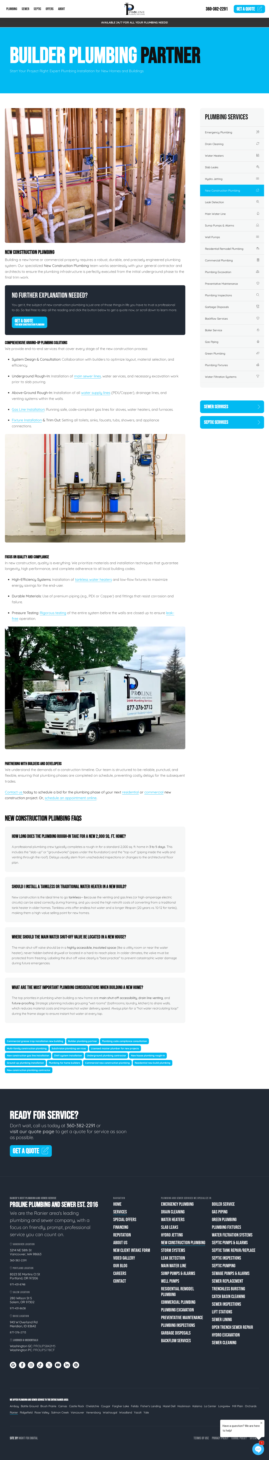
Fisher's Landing (150, 1406)
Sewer (25, 9)
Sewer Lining (222, 1320)
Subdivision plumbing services (69, 1048)
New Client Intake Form (131, 1250)
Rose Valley (41, 1412)
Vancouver (77, 1412)
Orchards (251, 1406)
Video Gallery (124, 1258)
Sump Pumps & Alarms (219, 225)
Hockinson (183, 1406)
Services (120, 1212)
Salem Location (21, 1292)
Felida (134, 1406)
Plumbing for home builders (64, 1062)
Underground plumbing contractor (106, 1055)
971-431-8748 (17, 1284)
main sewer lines (87, 376)
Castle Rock (76, 1406)
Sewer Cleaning (224, 1343)
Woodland (125, 1412)
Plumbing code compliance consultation (124, 1041)
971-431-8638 (18, 1308)
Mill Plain (237, 1406)
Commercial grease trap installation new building (35, 1041)
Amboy (14, 1406)
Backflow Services (216, 318)
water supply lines (95, 392)
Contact (119, 1281)
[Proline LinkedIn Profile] (67, 1365)
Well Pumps (212, 237)
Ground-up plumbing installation (25, 1062)
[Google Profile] (13, 1365)
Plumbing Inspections (218, 295)
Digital (34, 1438)
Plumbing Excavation (218, 272)
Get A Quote (29, 322)
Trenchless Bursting (228, 1289)
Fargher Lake (120, 1406)
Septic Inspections (226, 1258)
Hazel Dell (169, 1406)
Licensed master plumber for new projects (115, 1048)
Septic (37, 9)
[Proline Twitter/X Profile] (49, 1365)
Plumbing (11, 9)
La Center (210, 1406)
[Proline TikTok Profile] (40, 1365)
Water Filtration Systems (221, 377)
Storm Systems (173, 1250)
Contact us (14, 792)
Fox (28, 1438)
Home (117, 1204)
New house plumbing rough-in (148, 1055)
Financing (120, 1227)
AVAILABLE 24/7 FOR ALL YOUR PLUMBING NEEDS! (134, 22)
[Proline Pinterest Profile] (76, 1365)
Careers (119, 1273)
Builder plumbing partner (82, 1041)
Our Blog (120, 1266)
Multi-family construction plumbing (27, 1048)
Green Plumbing (215, 353)
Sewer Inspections (226, 1304)
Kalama (197, 1406)
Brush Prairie (48, 1406)
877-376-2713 (18, 1332)
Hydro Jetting (214, 179)
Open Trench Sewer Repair (232, 1327)
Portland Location (22, 1268)
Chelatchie (92, 1406)
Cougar (105, 1406)
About (61, 9)
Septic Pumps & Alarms (230, 1243)
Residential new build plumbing (152, 1062)
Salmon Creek (60, 1412)
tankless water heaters (93, 579)
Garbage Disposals (217, 307)
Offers (50, 9)
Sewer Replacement (227, 1281)
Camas (62, 1406)
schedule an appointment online (70, 798)
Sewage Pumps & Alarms (231, 1273)
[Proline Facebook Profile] (22, 1365)
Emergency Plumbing (218, 132)
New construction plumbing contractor (28, 1070)
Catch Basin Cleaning (228, 1296)
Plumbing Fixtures (216, 365)
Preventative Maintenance (221, 283)
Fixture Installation (27, 420)
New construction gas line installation (28, 1055)
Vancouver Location (23, 1244)
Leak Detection (214, 202)
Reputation (122, 1235)
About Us (120, 1243)
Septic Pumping (223, 1266)
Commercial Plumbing (219, 260)
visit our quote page (32, 1131)
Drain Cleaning (214, 144)
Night (22, 1438)
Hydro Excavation (226, 1335)
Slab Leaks (211, 167)
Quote (246, 9)
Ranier (14, 1412)
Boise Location (20, 1316)
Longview (224, 1406)
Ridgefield (26, 1412)
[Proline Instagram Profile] (31, 1365)
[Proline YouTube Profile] (58, 1365)
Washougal (110, 1412)
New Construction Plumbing (222, 190)
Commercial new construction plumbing (107, 1062)
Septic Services (216, 422)
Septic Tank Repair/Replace (233, 1250)
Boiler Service (213, 330)
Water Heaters (214, 155)
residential (130, 792)
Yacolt (138, 1412)
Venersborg (93, 1412)
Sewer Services (216, 407)
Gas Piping (211, 342)
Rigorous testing (53, 613)
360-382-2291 (217, 9)
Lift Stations (222, 1312)
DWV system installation (68, 1055)
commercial (153, 792)
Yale (146, 1412)
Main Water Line (215, 214)
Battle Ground (29, 1406)
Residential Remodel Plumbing (224, 249)
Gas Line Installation (28, 409)
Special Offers (124, 1219)
